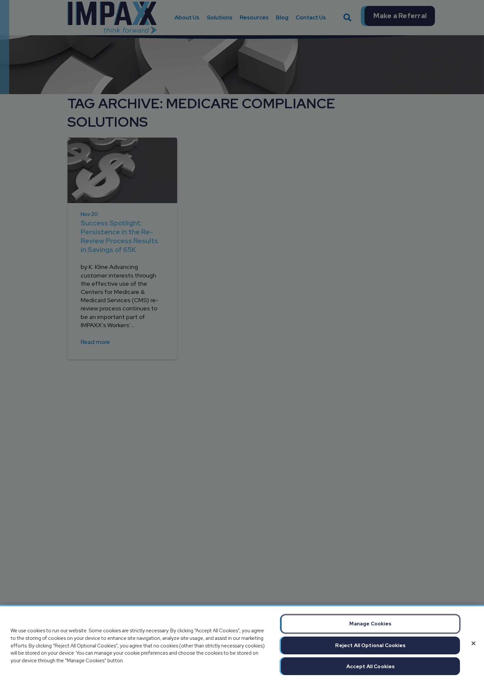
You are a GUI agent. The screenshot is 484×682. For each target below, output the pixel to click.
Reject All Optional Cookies (370, 645)
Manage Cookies (370, 623)
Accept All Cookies (370, 666)
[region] (242, 643)
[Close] (473, 643)
